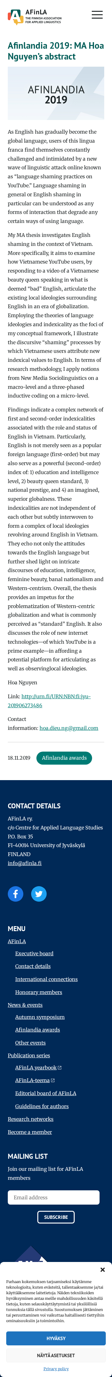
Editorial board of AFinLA (45, 1093)
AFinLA (17, 941)
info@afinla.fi (25, 863)
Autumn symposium (40, 1017)
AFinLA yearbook (36, 1067)
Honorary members (38, 992)
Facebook (15, 894)
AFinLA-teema (32, 1080)
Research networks (31, 1119)
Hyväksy (56, 1338)
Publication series (29, 1055)
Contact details (33, 966)
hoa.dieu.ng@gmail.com (69, 728)
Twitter (39, 894)
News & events (25, 1005)
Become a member (30, 1132)
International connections (46, 979)
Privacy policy (56, 1368)
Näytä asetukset (56, 1355)
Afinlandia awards (37, 1030)
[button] (103, 1270)
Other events (30, 1043)
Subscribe (56, 1217)
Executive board (34, 953)
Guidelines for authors (42, 1106)
